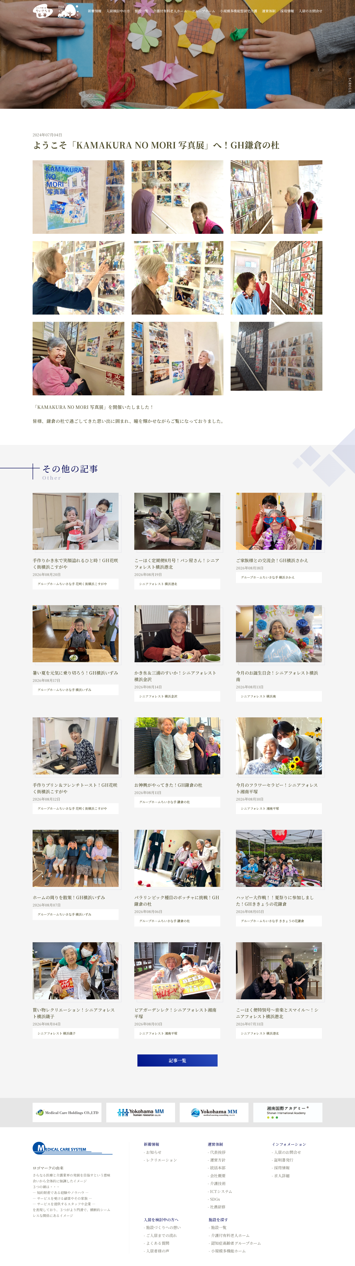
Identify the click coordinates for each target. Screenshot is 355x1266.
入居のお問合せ (310, 10)
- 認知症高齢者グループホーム (235, 1243)
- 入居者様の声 (156, 1251)
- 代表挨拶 (217, 1152)
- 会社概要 (217, 1175)
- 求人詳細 (281, 1175)
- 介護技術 (217, 1183)
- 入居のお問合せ (286, 1152)
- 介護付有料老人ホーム (229, 1235)
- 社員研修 (217, 1207)
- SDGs (214, 1199)
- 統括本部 (217, 1167)
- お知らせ (153, 1152)
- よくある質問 (156, 1243)
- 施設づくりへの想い (162, 1227)
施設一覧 (141, 10)
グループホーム (203, 10)
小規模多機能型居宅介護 (238, 10)
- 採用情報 (281, 1167)
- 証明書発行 (282, 1160)
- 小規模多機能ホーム (227, 1251)
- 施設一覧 (218, 1227)
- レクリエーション (160, 1160)
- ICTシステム (220, 1191)
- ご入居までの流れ (160, 1235)
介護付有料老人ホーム (170, 10)
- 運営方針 (217, 1160)
